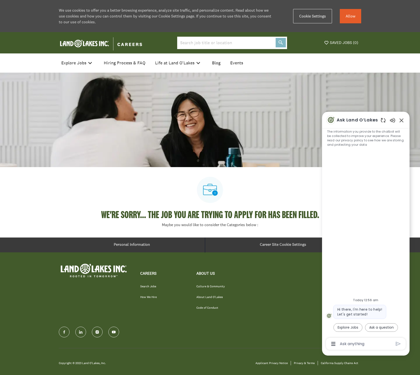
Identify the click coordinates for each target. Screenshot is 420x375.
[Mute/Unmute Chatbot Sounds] (392, 120)
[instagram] (97, 332)
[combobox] (225, 43)
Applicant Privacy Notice (271, 363)
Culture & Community (210, 286)
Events (236, 63)
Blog (216, 63)
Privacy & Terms (304, 363)
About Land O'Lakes (209, 297)
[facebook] (64, 332)
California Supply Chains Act (339, 363)
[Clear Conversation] (383, 120)
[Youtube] (113, 332)
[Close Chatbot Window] (401, 120)
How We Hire (148, 297)
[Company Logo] (101, 42)
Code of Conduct (207, 308)
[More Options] (333, 344)
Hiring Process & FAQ (124, 63)
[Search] (281, 42)
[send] (398, 344)
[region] (366, 231)
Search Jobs (148, 286)
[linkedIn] (80, 332)
